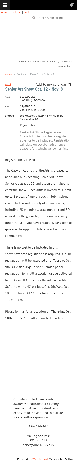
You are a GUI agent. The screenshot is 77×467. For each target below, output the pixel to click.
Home (4, 12)
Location (9, 115)
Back (8, 84)
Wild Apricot (40, 459)
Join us (16, 12)
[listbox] (54, 84)
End (7, 106)
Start (7, 96)
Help (27, 12)
